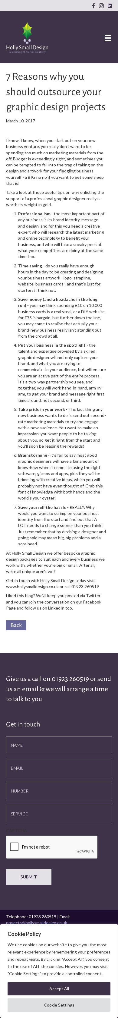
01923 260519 (71, 678)
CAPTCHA (16, 830)
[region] (59, 971)
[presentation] (52, 847)
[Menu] (108, 38)
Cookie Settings (59, 1004)
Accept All (59, 988)
